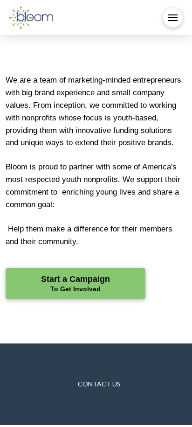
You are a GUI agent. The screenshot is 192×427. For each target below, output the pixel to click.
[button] (173, 18)
